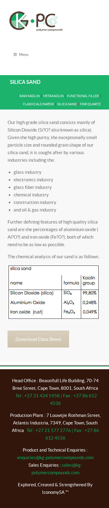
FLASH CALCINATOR (38, 104)
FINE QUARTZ (90, 104)
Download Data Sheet (38, 339)
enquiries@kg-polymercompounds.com (55, 457)
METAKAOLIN (53, 96)
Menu (23, 54)
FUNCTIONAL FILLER (83, 96)
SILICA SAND (67, 104)
